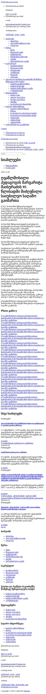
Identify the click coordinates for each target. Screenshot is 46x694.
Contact (4, 129)
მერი (12, 50)
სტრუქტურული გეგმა (19, 61)
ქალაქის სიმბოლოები (20, 43)
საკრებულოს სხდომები (20, 104)
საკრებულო (11, 64)
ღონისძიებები (16, 91)
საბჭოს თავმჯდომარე (20, 84)
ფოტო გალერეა (17, 100)
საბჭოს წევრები (17, 86)
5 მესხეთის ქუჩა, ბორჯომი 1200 (14, 685)
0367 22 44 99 (11, 14)
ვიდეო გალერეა (17, 97)
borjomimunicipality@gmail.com (18, 24)
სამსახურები (15, 55)
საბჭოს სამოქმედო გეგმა (21, 88)
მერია (8, 48)
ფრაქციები (15, 70)
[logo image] (9, 139)
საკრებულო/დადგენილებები (23, 115)
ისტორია (14, 41)
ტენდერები (15, 120)
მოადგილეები (16, 52)
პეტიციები (14, 118)
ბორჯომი (10, 39)
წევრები (14, 75)
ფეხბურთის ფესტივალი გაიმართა (14, 452)
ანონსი (13, 102)
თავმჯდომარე (16, 66)
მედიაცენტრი (12, 93)
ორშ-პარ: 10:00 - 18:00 (15, 35)
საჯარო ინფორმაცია (15, 106)
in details (4, 441)
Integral (27, 691)
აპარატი (14, 77)
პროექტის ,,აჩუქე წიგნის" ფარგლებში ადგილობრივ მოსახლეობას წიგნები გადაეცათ (20, 508)
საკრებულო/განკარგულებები (23, 113)
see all (3, 527)
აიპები (13, 59)
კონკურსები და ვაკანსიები (17, 125)
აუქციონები (15, 122)
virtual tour (14, 45)
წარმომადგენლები (18, 57)
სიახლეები (15, 95)
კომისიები (14, 73)
